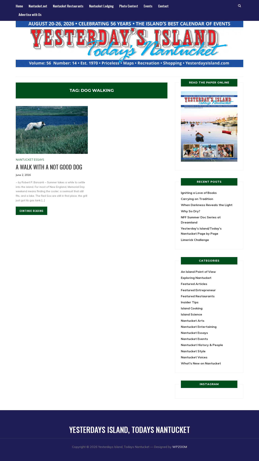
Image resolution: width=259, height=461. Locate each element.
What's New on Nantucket (201, 363)
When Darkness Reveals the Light (206, 205)
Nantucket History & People (202, 345)
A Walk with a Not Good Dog (49, 167)
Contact (163, 6)
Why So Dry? (190, 211)
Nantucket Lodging (101, 6)
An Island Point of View (198, 272)
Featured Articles (194, 284)
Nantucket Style (193, 351)
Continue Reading (31, 211)
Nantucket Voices (194, 357)
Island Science (191, 314)
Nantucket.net (38, 6)
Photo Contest (128, 6)
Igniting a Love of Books (199, 193)
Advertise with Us (30, 14)
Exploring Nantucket (196, 278)
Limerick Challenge (195, 240)
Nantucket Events (194, 339)
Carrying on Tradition (197, 199)
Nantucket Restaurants (68, 6)
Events (148, 6)
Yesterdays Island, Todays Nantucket (129, 429)
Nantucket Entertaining (199, 327)
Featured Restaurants (198, 296)
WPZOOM (179, 447)
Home (19, 6)
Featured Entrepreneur (198, 290)
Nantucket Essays (30, 159)
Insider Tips (190, 302)
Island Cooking (191, 308)
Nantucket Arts (192, 321)
